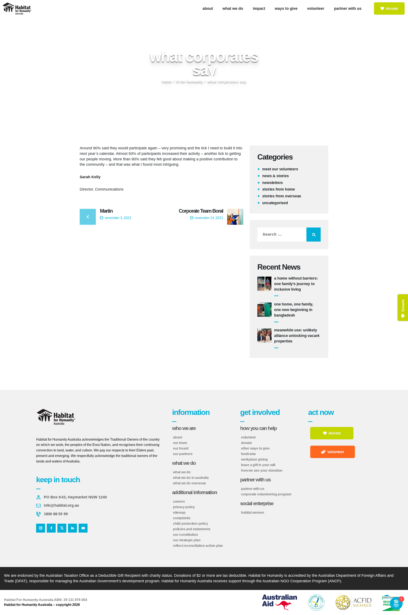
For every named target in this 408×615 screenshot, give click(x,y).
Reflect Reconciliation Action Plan (198, 545)
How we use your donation (261, 470)
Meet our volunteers (280, 169)
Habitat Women (252, 512)
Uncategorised (275, 203)
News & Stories (275, 176)
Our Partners (183, 454)
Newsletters (272, 183)
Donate (246, 443)
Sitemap (179, 512)
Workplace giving (254, 459)
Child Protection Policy (190, 523)
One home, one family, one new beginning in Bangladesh (293, 309)
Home (167, 81)
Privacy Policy (184, 507)
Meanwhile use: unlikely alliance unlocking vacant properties (296, 335)
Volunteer (248, 437)
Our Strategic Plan (186, 540)
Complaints (181, 518)
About (177, 437)
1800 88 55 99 (56, 514)
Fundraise (248, 454)
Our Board (180, 448)
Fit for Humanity (189, 81)
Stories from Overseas (281, 196)
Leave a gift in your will (258, 465)
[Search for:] (289, 234)
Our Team (180, 443)
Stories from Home (278, 189)
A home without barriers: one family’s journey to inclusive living (296, 283)
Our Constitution (185, 534)
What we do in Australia (190, 477)
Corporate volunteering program (266, 494)
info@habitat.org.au (61, 505)
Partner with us (252, 489)
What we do (182, 472)
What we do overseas (189, 483)
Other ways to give (255, 448)
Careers (179, 501)
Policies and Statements (191, 529)
